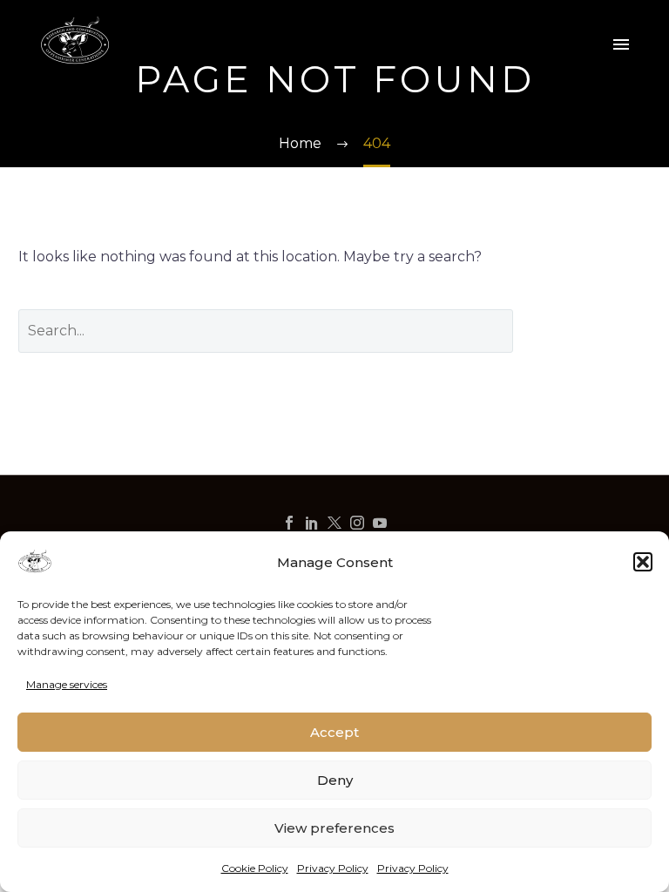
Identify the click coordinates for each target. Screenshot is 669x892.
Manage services (66, 684)
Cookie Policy (254, 868)
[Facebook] (289, 523)
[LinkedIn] (312, 523)
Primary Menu (621, 44)
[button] (643, 562)
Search (595, 331)
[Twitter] (334, 523)
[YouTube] (380, 523)
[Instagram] (357, 523)
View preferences (334, 828)
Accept (334, 732)
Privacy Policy (332, 868)
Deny (335, 780)
